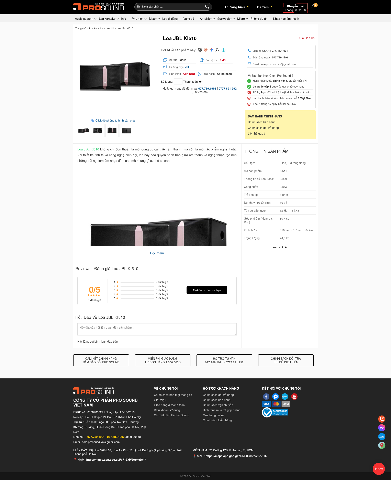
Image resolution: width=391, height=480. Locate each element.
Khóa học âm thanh (286, 18)
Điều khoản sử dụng (167, 410)
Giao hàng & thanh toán (169, 405)
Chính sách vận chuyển (218, 405)
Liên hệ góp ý (256, 133)
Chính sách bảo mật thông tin (173, 395)
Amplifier (206, 18)
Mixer (153, 18)
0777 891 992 (228, 88)
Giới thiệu (160, 400)
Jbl (187, 67)
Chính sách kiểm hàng (217, 420)
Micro (241, 18)
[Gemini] (211, 50)
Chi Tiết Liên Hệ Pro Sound (171, 415)
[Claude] (206, 50)
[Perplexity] (223, 50)
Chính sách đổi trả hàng (263, 128)
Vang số (188, 18)
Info (123, 18)
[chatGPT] (200, 50)
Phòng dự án (258, 18)
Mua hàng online (213, 415)
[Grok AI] (217, 50)
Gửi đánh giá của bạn (207, 290)
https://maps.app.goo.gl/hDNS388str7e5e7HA (236, 456)
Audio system (84, 18)
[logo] (98, 6)
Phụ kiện (137, 18)
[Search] (206, 6)
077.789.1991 (207, 88)
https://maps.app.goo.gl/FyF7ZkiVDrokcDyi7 (116, 460)
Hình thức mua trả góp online (222, 410)
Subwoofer (224, 18)
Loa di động (170, 18)
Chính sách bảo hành (262, 122)
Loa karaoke (107, 18)
